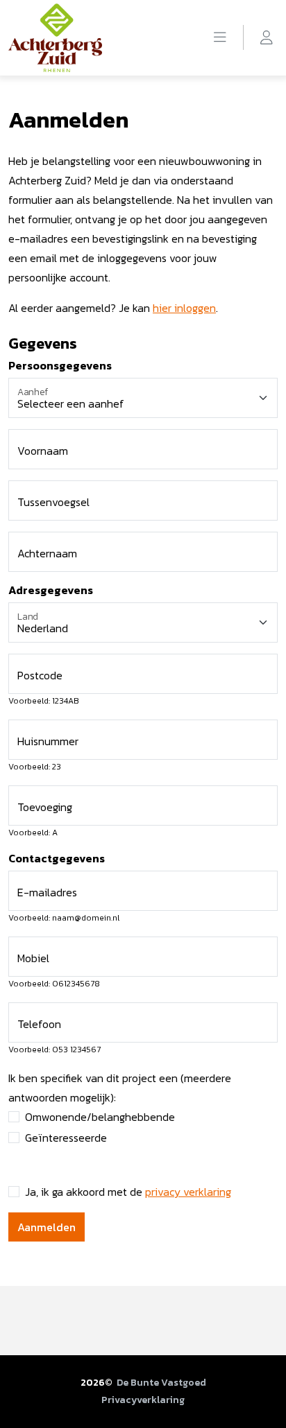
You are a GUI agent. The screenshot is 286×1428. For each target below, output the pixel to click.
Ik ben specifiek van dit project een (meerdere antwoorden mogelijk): (119, 1088)
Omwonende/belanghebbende (100, 1116)
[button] (220, 37)
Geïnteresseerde (66, 1137)
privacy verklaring (188, 1191)
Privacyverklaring (143, 1400)
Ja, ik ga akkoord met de (128, 1191)
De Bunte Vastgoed (161, 1382)
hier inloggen (184, 307)
